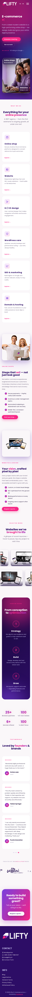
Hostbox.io (19, 994)
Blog (3, 974)
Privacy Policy (7, 982)
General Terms (7, 980)
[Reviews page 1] (13, 852)
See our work (8, 44)
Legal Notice (6, 977)
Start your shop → (10, 417)
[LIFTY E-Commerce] (16, 936)
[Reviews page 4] (18, 852)
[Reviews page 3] (16, 852)
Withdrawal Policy (8, 985)
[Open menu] (27, 4)
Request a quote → (10, 509)
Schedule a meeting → (11, 39)
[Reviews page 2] (15, 852)
